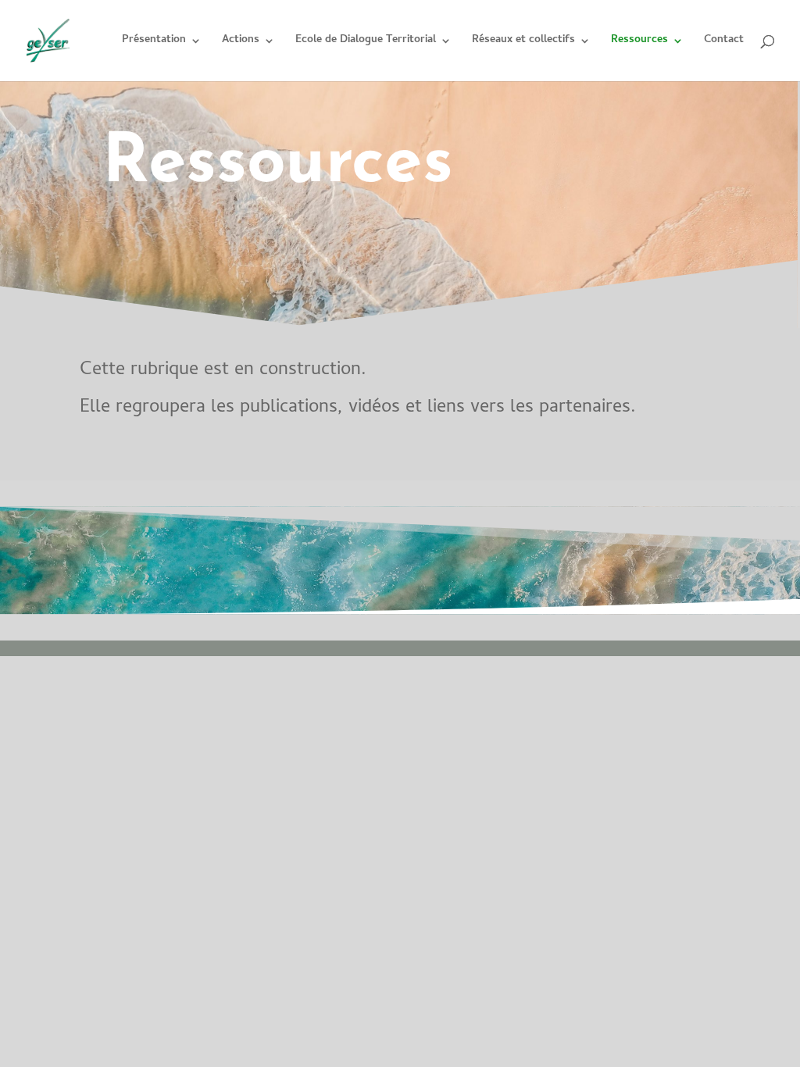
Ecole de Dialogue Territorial (365, 42)
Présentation (154, 42)
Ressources (639, 42)
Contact (724, 42)
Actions (240, 42)
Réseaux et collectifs (523, 42)
